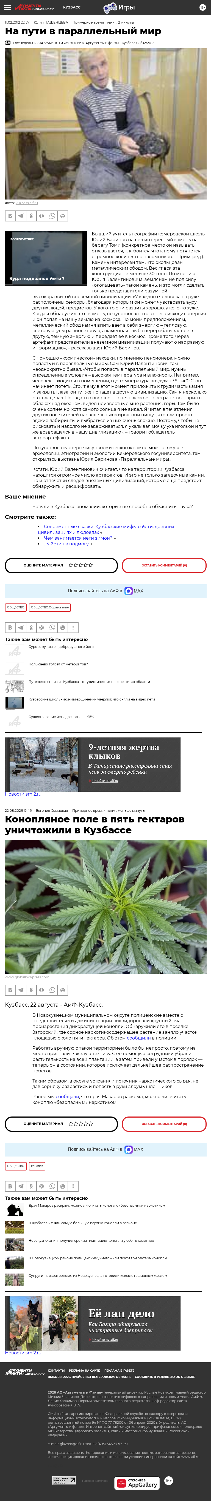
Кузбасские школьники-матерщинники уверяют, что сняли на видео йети (92, 699)
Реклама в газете (119, 1370)
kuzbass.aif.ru (27, 203)
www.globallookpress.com (27, 977)
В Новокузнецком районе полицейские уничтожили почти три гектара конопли (98, 1258)
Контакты (56, 1370)
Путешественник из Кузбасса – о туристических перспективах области (89, 682)
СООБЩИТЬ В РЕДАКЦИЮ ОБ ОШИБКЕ (165, 1377)
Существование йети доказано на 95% (61, 717)
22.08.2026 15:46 (18, 810)
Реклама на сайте (84, 1370)
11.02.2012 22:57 (17, 22)
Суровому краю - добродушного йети (61, 647)
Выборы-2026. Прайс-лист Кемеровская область (89, 1377)
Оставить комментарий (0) (164, 565)
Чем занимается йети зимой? (78, 538)
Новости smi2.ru (23, 794)
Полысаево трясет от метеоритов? (58, 664)
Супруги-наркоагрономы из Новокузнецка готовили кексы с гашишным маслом (98, 1276)
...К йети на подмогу (66, 543)
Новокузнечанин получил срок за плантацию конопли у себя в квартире (91, 1240)
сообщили (139, 1038)
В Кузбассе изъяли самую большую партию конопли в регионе (83, 1223)
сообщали (67, 1096)
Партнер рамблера (95, 1480)
